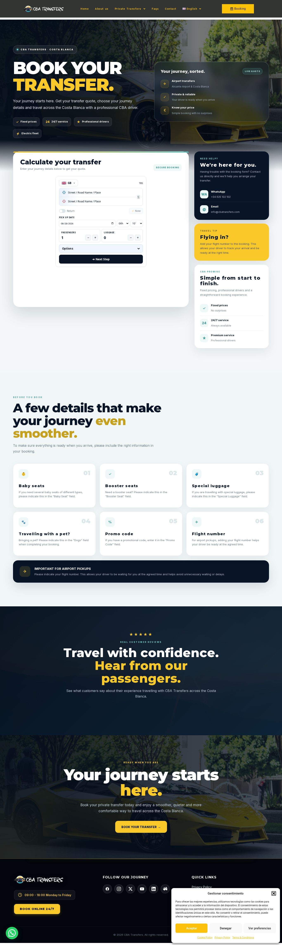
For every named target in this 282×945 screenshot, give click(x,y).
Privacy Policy (222, 937)
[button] (274, 893)
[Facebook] (107, 888)
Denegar (225, 928)
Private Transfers (128, 8)
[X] (130, 888)
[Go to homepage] (52, 882)
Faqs (155, 8)
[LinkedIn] (153, 888)
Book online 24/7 (37, 909)
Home (85, 8)
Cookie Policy (204, 937)
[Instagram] (118, 888)
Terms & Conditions (243, 937)
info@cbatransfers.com (225, 211)
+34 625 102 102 (221, 196)
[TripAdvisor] (165, 888)
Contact (170, 8)
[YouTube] (142, 888)
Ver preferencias (259, 928)
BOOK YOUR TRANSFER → (141, 827)
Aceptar (191, 928)
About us (102, 8)
